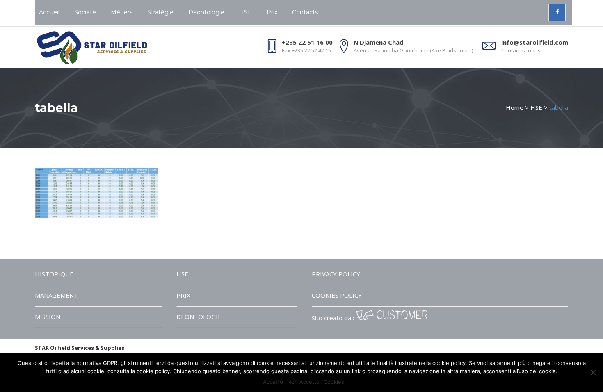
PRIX (183, 295)
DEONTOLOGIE (199, 316)
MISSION (47, 316)
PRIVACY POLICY (336, 274)
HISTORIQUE (54, 274)
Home (514, 107)
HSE (536, 107)
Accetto (273, 381)
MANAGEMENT (56, 295)
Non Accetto (303, 381)
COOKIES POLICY (337, 295)
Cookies (334, 381)
